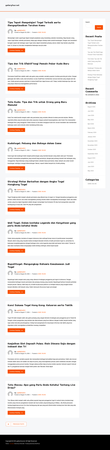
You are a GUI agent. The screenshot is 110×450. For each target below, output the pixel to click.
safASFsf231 (21, 30)
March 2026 (91, 128)
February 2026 (92, 132)
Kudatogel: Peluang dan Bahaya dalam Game (34, 143)
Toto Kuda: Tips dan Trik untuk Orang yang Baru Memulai (37, 103)
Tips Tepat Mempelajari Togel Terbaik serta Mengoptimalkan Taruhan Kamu (34, 24)
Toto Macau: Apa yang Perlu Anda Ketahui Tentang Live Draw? (41, 386)
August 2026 (91, 107)
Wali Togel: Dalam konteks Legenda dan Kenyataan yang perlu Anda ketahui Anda (42, 224)
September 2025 (93, 154)
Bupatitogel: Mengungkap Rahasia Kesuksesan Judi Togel (39, 265)
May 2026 (91, 119)
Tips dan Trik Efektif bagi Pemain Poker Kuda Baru (38, 63)
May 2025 (91, 171)
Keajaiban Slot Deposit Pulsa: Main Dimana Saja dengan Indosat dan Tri (41, 345)
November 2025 (92, 145)
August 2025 (91, 158)
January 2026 (92, 137)
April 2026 (91, 124)
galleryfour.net (12, 5)
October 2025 (92, 149)
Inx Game (12, 443)
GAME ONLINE (42, 32)
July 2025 (91, 162)
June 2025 (91, 166)
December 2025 (92, 141)
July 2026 (91, 111)
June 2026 (91, 115)
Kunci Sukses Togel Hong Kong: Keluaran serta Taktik (40, 305)
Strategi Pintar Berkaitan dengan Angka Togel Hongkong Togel (36, 183)
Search (88, 22)
